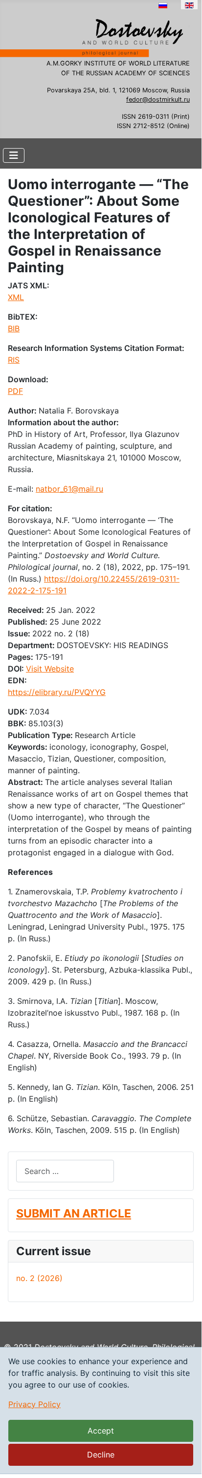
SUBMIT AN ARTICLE (73, 1213)
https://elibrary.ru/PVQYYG (57, 692)
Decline (100, 1454)
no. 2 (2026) (39, 1278)
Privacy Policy (34, 1404)
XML (16, 297)
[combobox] (65, 1171)
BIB (14, 328)
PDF (15, 391)
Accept (101, 1430)
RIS (14, 360)
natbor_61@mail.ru (69, 489)
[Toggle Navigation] (13, 155)
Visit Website (50, 669)
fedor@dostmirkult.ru (158, 99)
